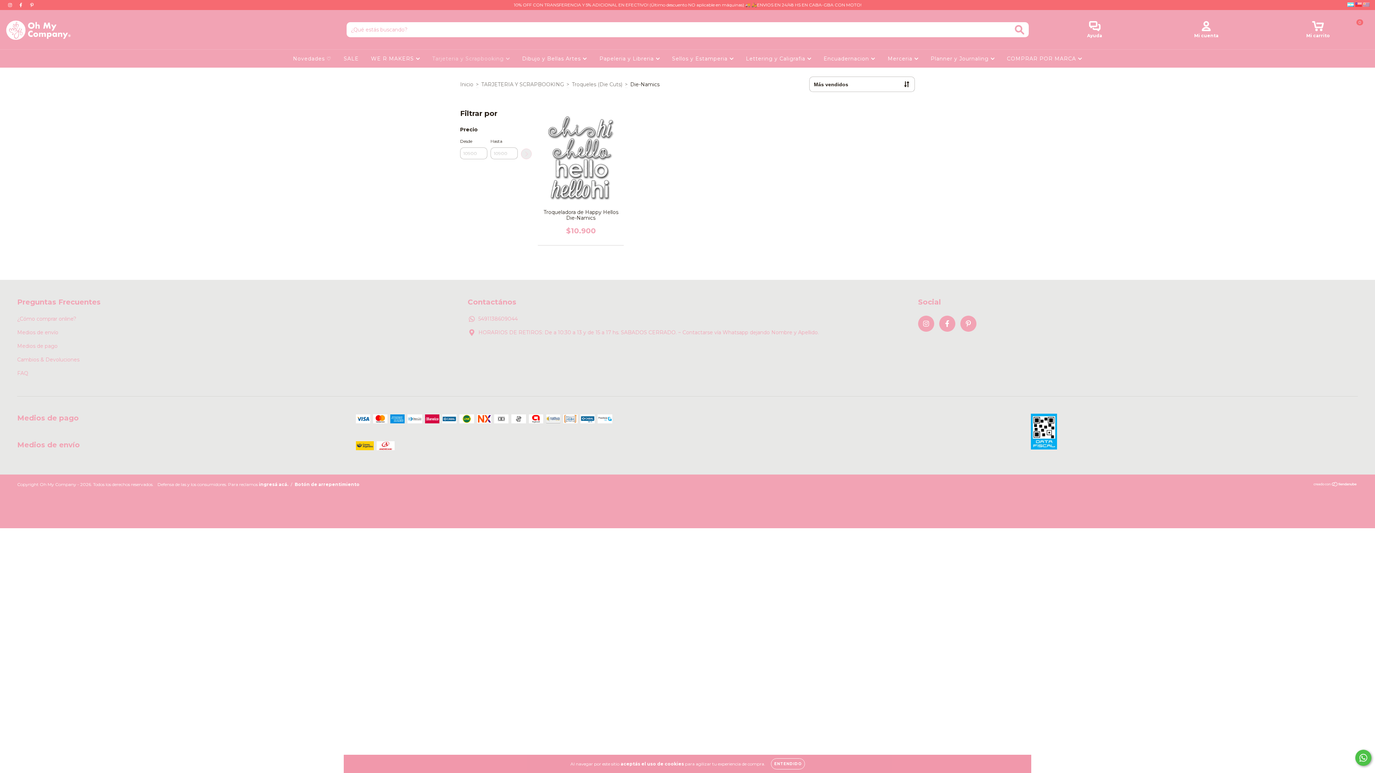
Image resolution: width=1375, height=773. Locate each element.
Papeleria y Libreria (627, 58)
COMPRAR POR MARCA (1042, 58)
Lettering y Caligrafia (776, 58)
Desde (466, 141)
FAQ (22, 373)
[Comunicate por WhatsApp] (1363, 758)
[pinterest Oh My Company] (32, 5)
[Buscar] (1019, 29)
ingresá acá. (273, 484)
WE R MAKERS (393, 58)
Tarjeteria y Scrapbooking (469, 58)
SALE (351, 58)
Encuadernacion (847, 58)
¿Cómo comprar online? (46, 319)
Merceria (901, 58)
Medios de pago (37, 346)
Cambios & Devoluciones (48, 359)
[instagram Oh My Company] (10, 5)
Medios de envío (37, 332)
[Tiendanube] (1335, 484)
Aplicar (526, 154)
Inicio (466, 84)
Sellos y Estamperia (700, 58)
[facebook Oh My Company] (21, 5)
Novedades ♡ (312, 58)
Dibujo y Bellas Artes (552, 58)
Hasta (496, 141)
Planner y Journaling (960, 58)
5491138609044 (498, 319)
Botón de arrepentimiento (327, 484)
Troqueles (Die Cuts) (597, 84)
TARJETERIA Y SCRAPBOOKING (522, 84)
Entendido (788, 764)
